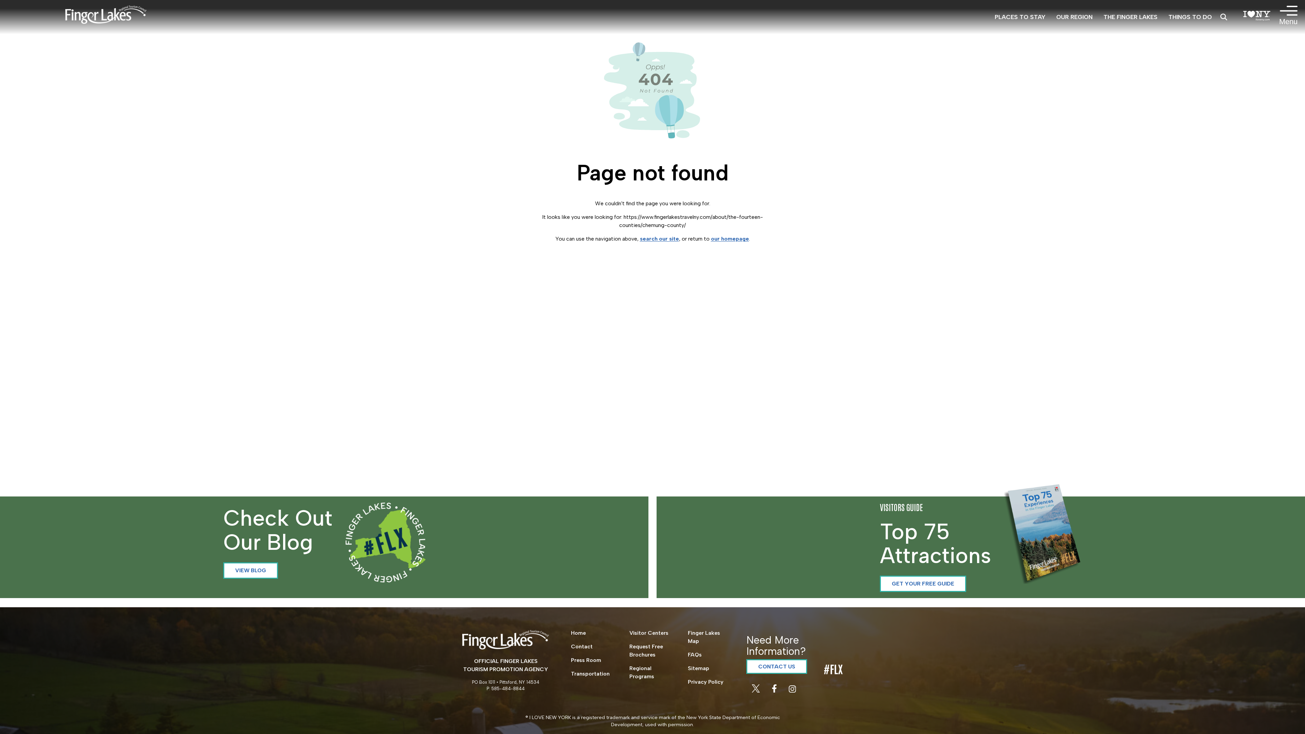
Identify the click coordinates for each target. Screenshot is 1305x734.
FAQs (695, 654)
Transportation (590, 673)
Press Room (586, 660)
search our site (659, 238)
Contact (582, 646)
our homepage (730, 238)
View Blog (250, 570)
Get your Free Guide (923, 583)
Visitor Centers (648, 633)
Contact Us (776, 666)
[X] (756, 691)
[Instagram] (792, 691)
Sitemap (698, 668)
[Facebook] (775, 691)
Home (578, 633)
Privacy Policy (706, 682)
